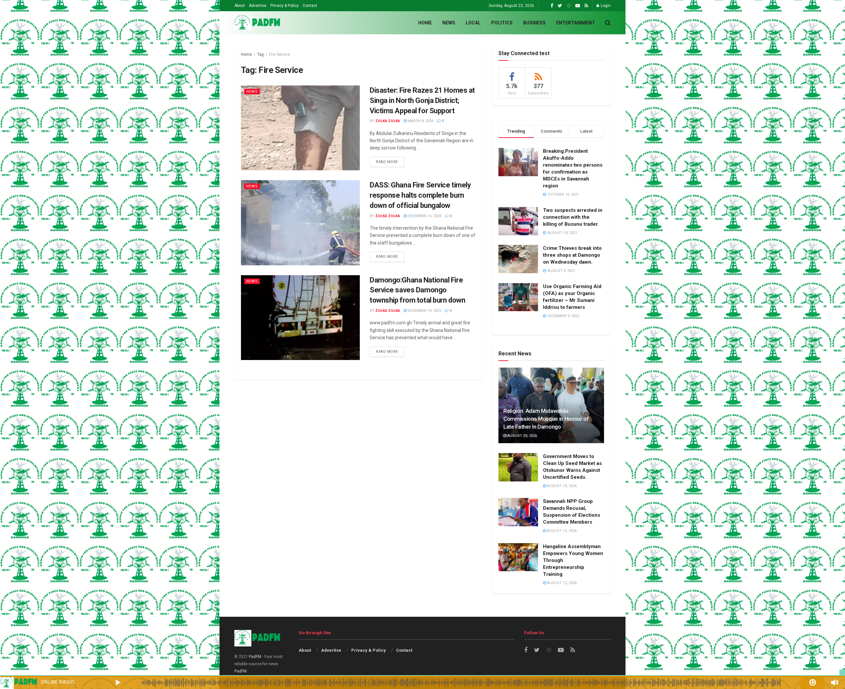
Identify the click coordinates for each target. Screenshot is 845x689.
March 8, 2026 (420, 121)
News (448, 22)
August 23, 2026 (521, 436)
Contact (310, 5)
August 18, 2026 (561, 486)
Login (605, 5)
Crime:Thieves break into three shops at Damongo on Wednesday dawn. (572, 255)
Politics (502, 22)
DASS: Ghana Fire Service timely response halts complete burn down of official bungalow (420, 195)
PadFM (255, 656)
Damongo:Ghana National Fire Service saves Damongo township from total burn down (417, 290)
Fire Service (279, 54)
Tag (260, 54)
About (239, 5)
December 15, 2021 (424, 311)
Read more (387, 162)
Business (534, 22)
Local (473, 22)
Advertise (257, 5)
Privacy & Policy (284, 5)
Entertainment (575, 22)
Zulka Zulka (387, 121)
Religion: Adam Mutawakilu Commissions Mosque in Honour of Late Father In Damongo (546, 419)
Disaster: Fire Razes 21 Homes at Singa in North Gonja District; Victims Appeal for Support (422, 100)
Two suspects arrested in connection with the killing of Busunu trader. (572, 217)
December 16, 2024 (424, 216)
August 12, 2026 (561, 531)
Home (425, 22)
